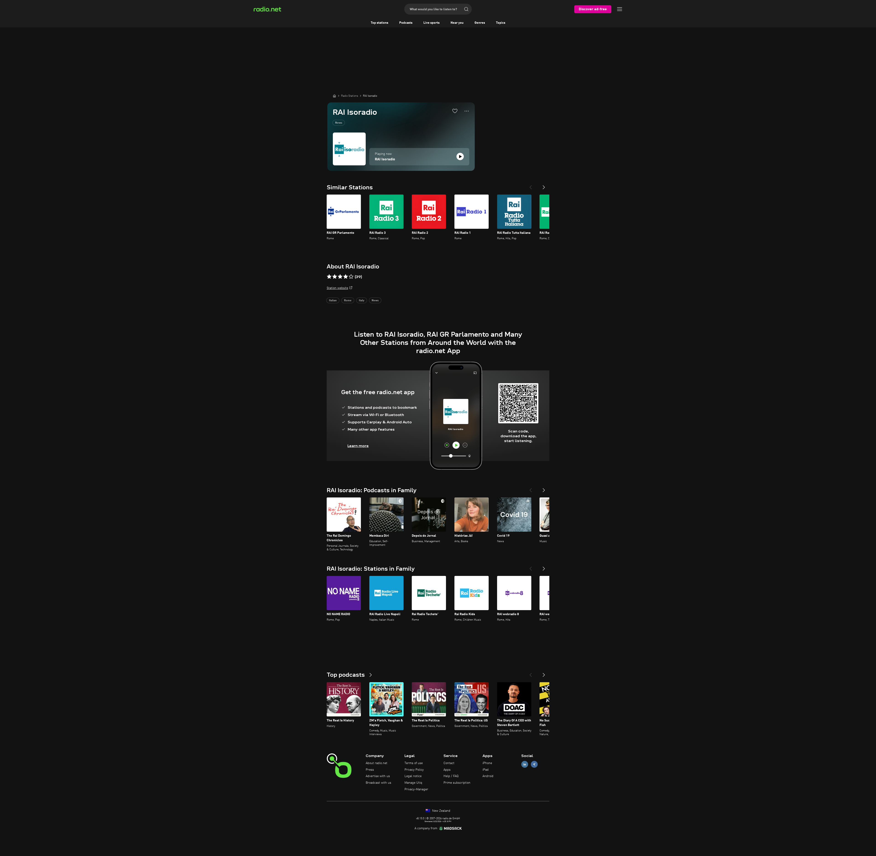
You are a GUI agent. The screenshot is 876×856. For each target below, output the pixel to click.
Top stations (379, 22)
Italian (333, 300)
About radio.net (376, 763)
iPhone (487, 763)
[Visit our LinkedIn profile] (525, 764)
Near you (457, 22)
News (338, 123)
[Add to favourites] (455, 110)
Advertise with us (378, 776)
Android (487, 776)
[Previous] (530, 185)
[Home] (334, 96)
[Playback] (460, 156)
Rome (348, 300)
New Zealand (440, 810)
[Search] (466, 9)
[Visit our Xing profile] (534, 764)
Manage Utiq (413, 782)
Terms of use (413, 763)
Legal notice (413, 776)
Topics (500, 22)
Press (370, 769)
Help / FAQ (451, 776)
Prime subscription (456, 782)
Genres (479, 22)
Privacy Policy (414, 769)
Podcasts (405, 22)
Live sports (431, 22)
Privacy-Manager (416, 789)
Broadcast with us (378, 782)
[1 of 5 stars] (329, 276)
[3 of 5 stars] (340, 276)
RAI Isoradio (385, 159)
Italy (361, 300)
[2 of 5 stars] (334, 276)
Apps (447, 769)
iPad (485, 769)
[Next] (543, 185)
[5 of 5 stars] (351, 276)
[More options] (466, 111)
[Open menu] (619, 9)
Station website (337, 288)
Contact (448, 763)
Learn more (358, 445)
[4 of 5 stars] (345, 276)
